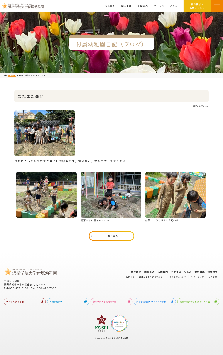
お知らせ (130, 277)
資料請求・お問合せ (206, 271)
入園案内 (143, 6)
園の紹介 (110, 6)
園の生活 (126, 6)
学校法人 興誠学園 (15, 301)
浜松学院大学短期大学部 (104, 301)
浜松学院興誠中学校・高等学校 (151, 301)
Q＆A (173, 6)
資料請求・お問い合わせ (197, 6)
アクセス (159, 6)
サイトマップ (197, 277)
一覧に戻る (111, 236)
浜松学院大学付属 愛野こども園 (195, 301)
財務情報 (212, 277)
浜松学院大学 (56, 301)
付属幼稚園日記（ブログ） (152, 277)
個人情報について (177, 277)
